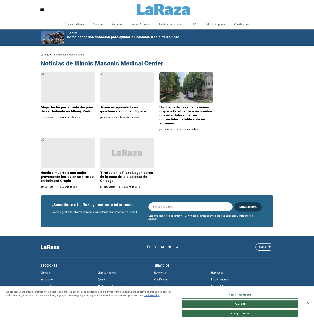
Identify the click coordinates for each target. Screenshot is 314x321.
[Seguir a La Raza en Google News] (170, 247)
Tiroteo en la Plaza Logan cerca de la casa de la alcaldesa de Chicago (126, 177)
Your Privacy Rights (240, 294)
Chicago (98, 24)
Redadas (117, 24)
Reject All (240, 304)
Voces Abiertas (141, 24)
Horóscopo (217, 272)
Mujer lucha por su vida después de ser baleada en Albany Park (67, 109)
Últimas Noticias (107, 272)
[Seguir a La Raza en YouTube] (162, 247)
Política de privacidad (209, 216)
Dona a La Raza (74, 24)
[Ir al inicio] (55, 247)
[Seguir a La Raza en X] (155, 247)
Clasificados (241, 24)
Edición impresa (215, 24)
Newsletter (160, 272)
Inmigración (47, 279)
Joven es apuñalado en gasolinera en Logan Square (123, 109)
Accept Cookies (240, 313)
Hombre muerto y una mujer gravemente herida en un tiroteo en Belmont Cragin (67, 177)
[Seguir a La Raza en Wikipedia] (177, 247)
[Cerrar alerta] (272, 34)
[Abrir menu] (42, 9)
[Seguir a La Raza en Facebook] (148, 247)
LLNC (194, 24)
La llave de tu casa (170, 24)
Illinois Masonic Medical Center (68, 54)
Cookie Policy (152, 295)
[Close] (308, 303)
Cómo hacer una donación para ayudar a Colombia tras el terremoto (123, 37)
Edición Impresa (220, 279)
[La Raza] (163, 9)
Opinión (102, 279)
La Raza (45, 54)
